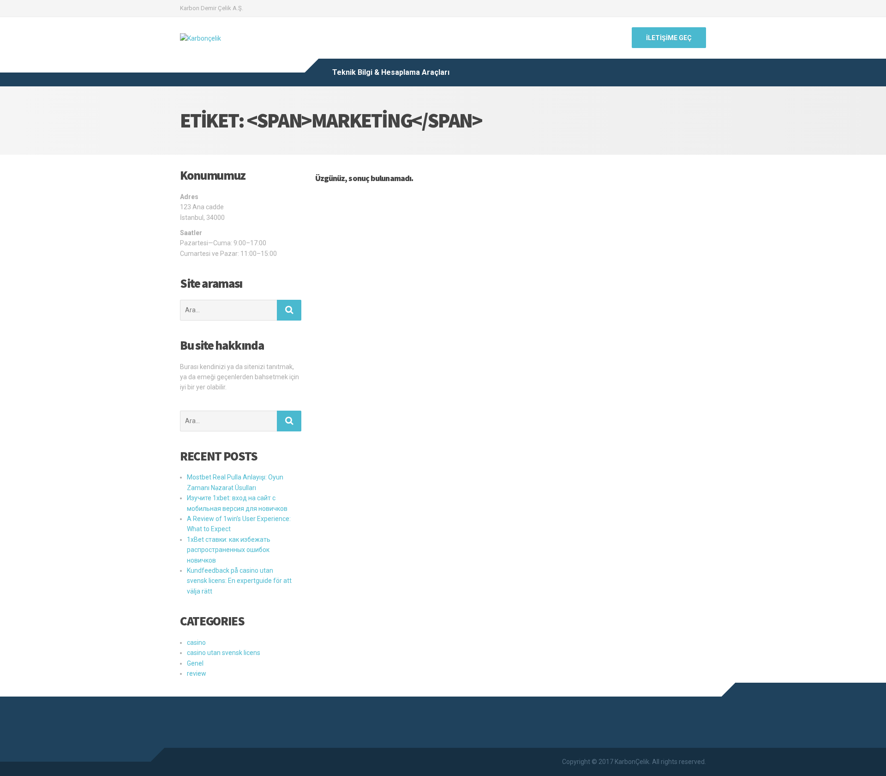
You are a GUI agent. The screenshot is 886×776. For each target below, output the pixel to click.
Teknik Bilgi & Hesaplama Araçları (390, 72)
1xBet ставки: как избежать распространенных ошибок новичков (228, 550)
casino (196, 642)
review (196, 673)
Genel (195, 663)
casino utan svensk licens (223, 652)
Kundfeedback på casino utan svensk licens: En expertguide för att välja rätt (239, 581)
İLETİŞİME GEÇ (669, 38)
